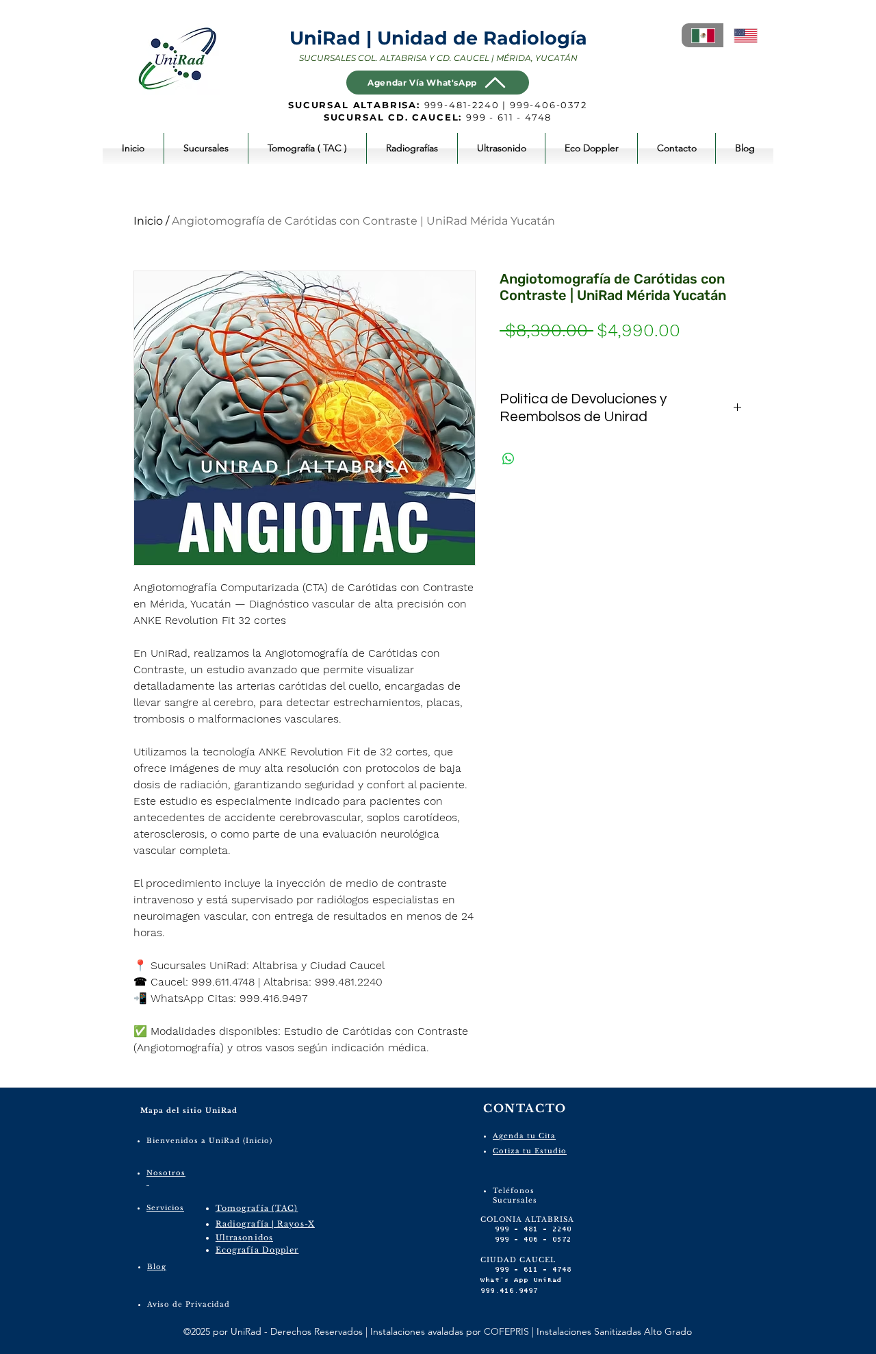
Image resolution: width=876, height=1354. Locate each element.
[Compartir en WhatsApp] (508, 459)
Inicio (148, 220)
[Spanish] (702, 35)
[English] (744, 35)
